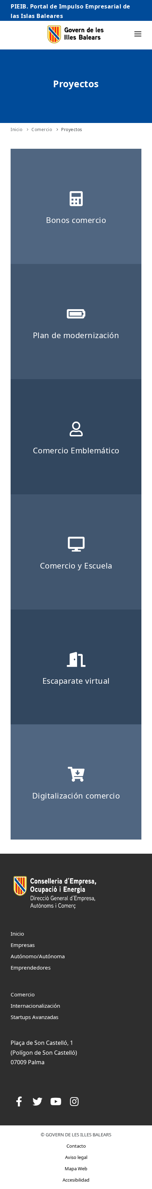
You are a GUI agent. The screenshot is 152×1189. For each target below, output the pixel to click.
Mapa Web (76, 1168)
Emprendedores (31, 967)
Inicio (16, 129)
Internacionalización (35, 1005)
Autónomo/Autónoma (38, 956)
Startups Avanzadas (34, 1016)
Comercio (41, 129)
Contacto (76, 1146)
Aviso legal (76, 1157)
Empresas (23, 944)
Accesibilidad (76, 1180)
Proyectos (71, 129)
